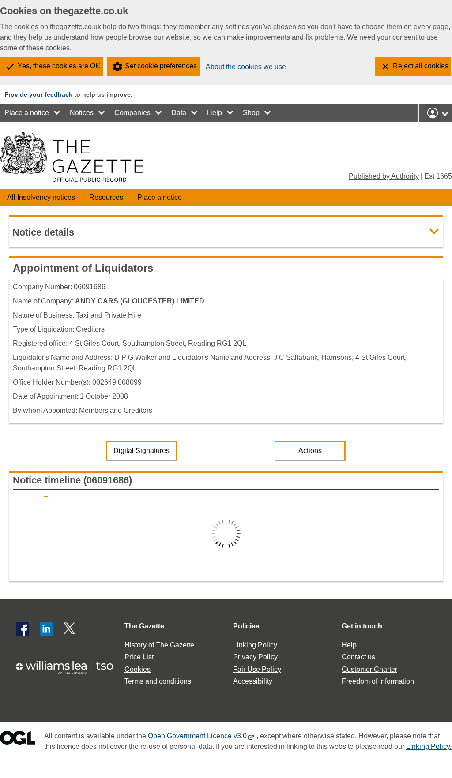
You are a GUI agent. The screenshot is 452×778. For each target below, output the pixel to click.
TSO (69, 667)
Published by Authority (384, 176)
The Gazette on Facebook (22, 629)
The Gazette (144, 626)
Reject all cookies (420, 66)
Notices (82, 112)
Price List (139, 657)
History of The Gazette (159, 645)
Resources (106, 197)
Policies (246, 626)
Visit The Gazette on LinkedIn (46, 629)
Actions (310, 450)
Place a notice (26, 112)
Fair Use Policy (257, 669)
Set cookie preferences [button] (161, 66)
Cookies (137, 669)
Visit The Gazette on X (70, 629)
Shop (251, 112)
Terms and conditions (157, 681)
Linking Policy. (429, 746)
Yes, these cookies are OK (59, 66)
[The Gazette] (71, 157)
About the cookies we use (246, 67)
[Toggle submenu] (57, 113)
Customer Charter (369, 669)
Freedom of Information (378, 681)
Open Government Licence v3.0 (197, 736)
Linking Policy (255, 645)
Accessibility (252, 681)
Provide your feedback (38, 94)
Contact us (358, 657)
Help (214, 112)
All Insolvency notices (41, 197)
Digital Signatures (141, 450)
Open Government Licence (17, 740)
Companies (132, 112)
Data (178, 112)
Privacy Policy (255, 657)
